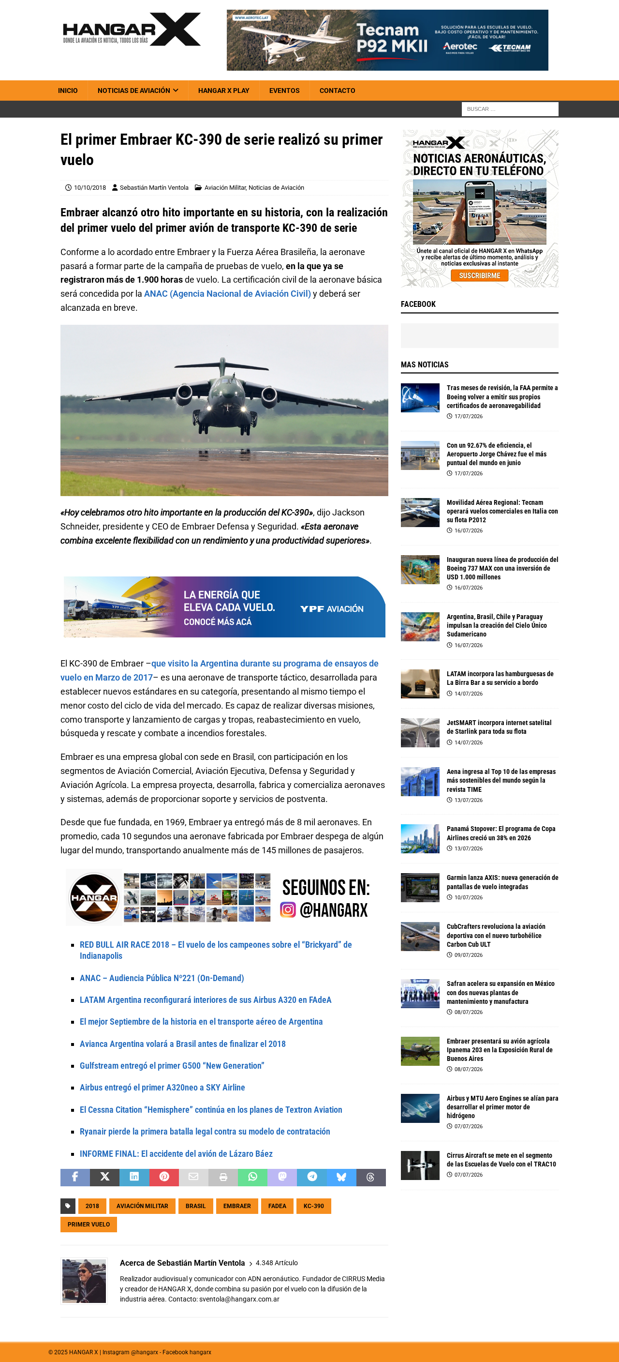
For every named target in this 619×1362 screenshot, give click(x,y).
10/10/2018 (90, 187)
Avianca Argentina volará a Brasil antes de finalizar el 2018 (183, 1044)
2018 (92, 1206)
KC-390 (314, 1206)
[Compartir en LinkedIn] (134, 1177)
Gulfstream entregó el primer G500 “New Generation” (172, 1065)
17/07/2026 (469, 416)
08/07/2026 (469, 1012)
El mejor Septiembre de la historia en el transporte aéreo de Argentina (201, 1021)
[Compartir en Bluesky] (341, 1177)
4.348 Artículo (277, 1263)
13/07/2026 (469, 800)
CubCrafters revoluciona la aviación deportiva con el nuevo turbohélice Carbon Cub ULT (496, 935)
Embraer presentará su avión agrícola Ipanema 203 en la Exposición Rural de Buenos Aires (500, 1049)
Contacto (337, 90)
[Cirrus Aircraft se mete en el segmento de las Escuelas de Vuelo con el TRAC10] (420, 1165)
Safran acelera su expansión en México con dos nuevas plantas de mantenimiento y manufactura (501, 992)
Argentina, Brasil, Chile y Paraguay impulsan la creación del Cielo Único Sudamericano (497, 625)
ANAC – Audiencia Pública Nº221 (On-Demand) (162, 978)
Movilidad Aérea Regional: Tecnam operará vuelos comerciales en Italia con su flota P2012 (502, 511)
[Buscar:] (510, 109)
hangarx (200, 1352)
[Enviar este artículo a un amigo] (193, 1177)
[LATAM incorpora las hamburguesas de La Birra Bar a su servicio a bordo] (420, 683)
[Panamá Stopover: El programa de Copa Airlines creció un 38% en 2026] (420, 838)
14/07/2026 (469, 694)
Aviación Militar (225, 187)
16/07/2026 (469, 531)
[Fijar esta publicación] (164, 1177)
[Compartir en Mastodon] (282, 1177)
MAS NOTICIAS (425, 364)
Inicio (68, 90)
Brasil (196, 1206)
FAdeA (277, 1206)
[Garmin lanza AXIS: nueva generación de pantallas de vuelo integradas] (420, 887)
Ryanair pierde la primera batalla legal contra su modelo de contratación (205, 1131)
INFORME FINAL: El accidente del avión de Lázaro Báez (176, 1154)
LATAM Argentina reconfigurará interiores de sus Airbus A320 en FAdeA (206, 1000)
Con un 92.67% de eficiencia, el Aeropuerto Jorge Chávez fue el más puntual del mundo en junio (496, 454)
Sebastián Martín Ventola (154, 187)
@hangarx (144, 1352)
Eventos (284, 90)
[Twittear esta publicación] (104, 1177)
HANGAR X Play (224, 90)
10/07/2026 (469, 897)
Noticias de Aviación (134, 90)
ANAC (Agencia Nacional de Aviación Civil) (227, 293)
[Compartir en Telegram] (311, 1177)
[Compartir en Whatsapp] (252, 1177)
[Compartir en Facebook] (75, 1177)
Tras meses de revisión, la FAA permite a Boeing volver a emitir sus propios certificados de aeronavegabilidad (502, 396)
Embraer (237, 1206)
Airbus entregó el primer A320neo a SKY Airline (162, 1087)
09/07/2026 (469, 955)
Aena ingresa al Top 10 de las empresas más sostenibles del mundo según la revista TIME (501, 780)
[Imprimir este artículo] (223, 1177)
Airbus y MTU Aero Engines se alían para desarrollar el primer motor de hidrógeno (503, 1107)
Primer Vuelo (89, 1224)
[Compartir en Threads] (371, 1177)
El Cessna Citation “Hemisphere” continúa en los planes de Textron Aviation (211, 1110)
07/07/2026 (469, 1126)
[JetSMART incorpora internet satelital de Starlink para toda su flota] (420, 732)
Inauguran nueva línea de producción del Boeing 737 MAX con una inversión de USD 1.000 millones (503, 568)
